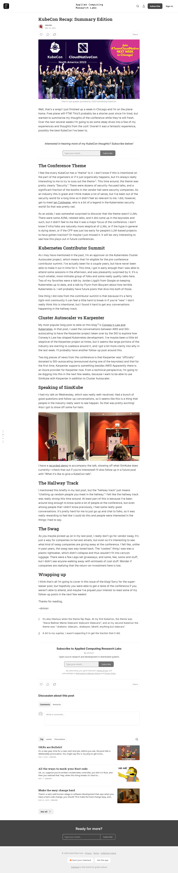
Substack (75, 867)
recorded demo (58, 465)
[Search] (137, 6)
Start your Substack (81, 860)
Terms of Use (102, 670)
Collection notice (108, 853)
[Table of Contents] (3, 436)
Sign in (169, 6)
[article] (89, 753)
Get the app (102, 860)
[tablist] (50, 704)
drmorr (48, 25)
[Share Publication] (144, 6)
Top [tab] (41, 739)
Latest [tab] (49, 739)
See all (44, 811)
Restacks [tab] (57, 704)
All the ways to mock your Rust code (62, 768)
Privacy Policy (110, 673)
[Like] (41, 34)
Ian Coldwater (62, 202)
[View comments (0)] (48, 34)
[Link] (34, 165)
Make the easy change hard (56, 790)
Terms (96, 853)
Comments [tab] (45, 704)
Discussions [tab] (60, 739)
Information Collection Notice (88, 673)
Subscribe (155, 6)
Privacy (88, 853)
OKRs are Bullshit (50, 747)
